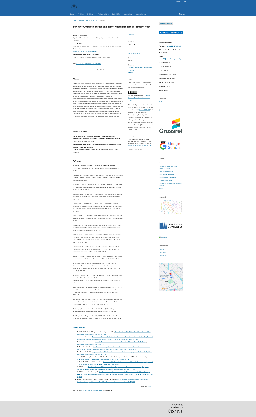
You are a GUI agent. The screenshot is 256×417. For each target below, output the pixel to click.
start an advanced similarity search (92, 390)
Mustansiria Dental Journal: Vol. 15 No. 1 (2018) (121, 349)
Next (149, 386)
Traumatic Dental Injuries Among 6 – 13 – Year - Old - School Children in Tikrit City (120, 342)
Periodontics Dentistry (165, 180)
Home (74, 20)
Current (72, 14)
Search (182, 14)
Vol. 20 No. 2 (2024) (92, 20)
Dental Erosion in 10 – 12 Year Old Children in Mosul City (133, 332)
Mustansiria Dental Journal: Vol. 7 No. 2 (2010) (91, 334)
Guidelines (90, 14)
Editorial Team (116, 14)
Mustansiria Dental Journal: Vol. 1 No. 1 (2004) (120, 369)
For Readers (162, 249)
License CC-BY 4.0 (144, 110)
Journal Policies (141, 14)
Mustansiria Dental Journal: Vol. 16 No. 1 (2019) (123, 339)
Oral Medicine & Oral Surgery (167, 177)
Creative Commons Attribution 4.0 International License (139, 98)
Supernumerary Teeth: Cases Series (88, 359)
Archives (81, 14)
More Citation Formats (135, 149)
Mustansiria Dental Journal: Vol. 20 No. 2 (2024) (114, 359)
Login (184, 1)
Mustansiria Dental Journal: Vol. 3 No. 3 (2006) (91, 354)
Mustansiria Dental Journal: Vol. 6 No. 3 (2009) (104, 364)
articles (130, 72)
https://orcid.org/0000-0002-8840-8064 (85, 51)
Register (178, 1)
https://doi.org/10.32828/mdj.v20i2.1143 (88, 64)
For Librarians (163, 255)
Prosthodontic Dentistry (166, 171)
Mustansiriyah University (174, 46)
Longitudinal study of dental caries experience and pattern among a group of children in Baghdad (122, 352)
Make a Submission (166, 23)
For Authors (162, 252)
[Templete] (171, 33)
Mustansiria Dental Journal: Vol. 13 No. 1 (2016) (92, 344)
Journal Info (128, 14)
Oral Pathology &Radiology (166, 174)
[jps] (171, 290)
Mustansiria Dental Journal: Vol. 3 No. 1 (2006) (120, 382)
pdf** (132, 35)
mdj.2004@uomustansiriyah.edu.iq (170, 59)
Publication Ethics (103, 14)
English (161, 102)
